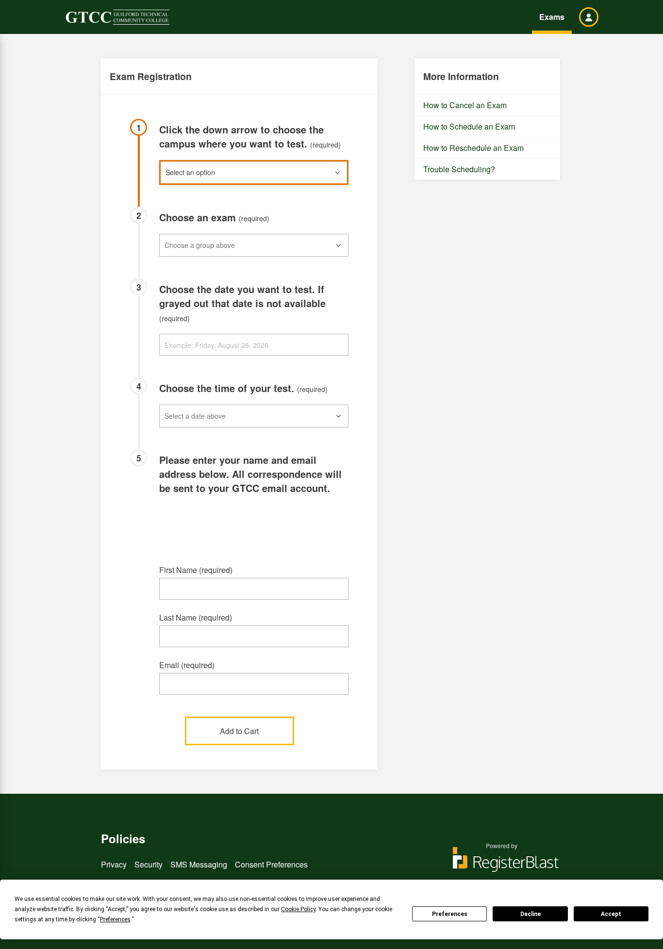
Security (148, 864)
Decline (530, 914)
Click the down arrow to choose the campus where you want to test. (250, 136)
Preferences (449, 914)
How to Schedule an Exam (469, 126)
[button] (588, 17)
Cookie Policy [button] (298, 909)
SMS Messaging (198, 864)
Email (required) (187, 665)
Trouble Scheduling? (459, 169)
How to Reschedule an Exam (473, 147)
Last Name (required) (195, 617)
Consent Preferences (271, 864)
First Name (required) (195, 569)
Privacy (114, 864)
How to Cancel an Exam (465, 105)
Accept (611, 914)
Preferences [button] (115, 919)
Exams (551, 16)
